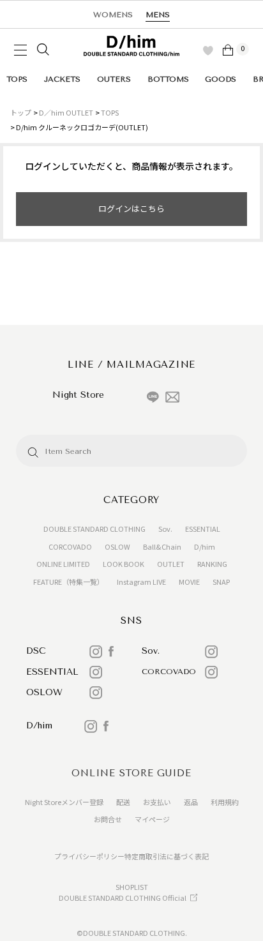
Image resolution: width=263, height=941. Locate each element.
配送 (123, 802)
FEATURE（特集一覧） (68, 581)
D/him (204, 546)
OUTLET (170, 564)
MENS (158, 14)
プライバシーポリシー (89, 856)
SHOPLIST (132, 887)
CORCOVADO (70, 546)
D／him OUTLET (66, 112)
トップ (20, 112)
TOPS (16, 79)
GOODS (220, 79)
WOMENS (113, 14)
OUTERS (114, 79)
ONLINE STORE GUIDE (131, 773)
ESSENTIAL (202, 528)
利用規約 (225, 802)
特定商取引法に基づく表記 (166, 856)
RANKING (212, 564)
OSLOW (117, 546)
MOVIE (189, 581)
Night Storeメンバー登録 (64, 802)
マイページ (152, 819)
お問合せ (108, 819)
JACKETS (62, 79)
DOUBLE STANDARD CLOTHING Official (122, 897)
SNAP (221, 581)
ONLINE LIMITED (63, 564)
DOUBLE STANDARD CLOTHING (94, 528)
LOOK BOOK (123, 564)
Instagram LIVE (141, 581)
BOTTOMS (168, 79)
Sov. (165, 528)
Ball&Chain (162, 546)
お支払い (157, 802)
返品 (191, 802)
